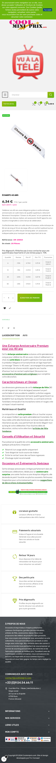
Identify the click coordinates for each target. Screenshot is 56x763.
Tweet (10, 328)
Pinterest (15, 328)
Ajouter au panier (30, 298)
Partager (4, 328)
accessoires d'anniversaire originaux (19, 374)
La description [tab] (11, 335)
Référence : (7, 240)
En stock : (6, 243)
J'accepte (47, 10)
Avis (25, 335)
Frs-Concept (34, 758)
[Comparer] (34, 104)
